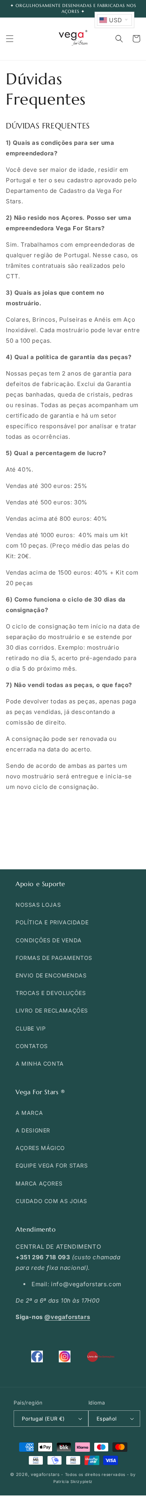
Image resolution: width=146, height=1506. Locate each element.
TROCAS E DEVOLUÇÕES (51, 993)
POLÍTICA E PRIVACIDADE (52, 922)
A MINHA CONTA (40, 1063)
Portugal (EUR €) (43, 1418)
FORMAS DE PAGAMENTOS (54, 957)
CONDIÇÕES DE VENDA (49, 940)
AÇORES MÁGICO (40, 1148)
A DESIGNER (33, 1130)
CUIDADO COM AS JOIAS (51, 1201)
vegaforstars (45, 1474)
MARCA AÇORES (39, 1183)
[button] (9, 38)
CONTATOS (32, 1046)
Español (107, 1418)
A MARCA (29, 1112)
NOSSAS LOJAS (38, 904)
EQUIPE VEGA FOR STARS (52, 1165)
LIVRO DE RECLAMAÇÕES (52, 1010)
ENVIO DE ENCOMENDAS (51, 975)
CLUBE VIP (31, 1028)
